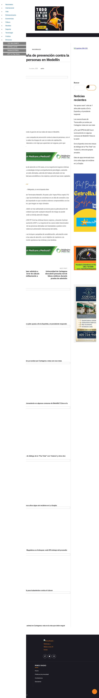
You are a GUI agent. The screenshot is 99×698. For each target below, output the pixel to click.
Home (37, 671)
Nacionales (36, 49)
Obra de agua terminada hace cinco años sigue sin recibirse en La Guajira (30, 505)
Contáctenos (39, 678)
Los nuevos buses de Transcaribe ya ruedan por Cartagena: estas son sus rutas (32, 361)
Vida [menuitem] (6, 12)
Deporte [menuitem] (8, 29)
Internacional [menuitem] (9, 8)
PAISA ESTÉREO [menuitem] (13, 50)
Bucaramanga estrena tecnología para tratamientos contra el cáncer (28, 590)
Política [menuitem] (8, 36)
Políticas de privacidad (42, 674)
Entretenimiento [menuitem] (10, 15)
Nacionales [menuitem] (9, 4)
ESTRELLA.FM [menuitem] (12, 47)
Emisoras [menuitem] (8, 40)
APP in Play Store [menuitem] (13, 54)
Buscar (76, 83)
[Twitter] (49, 656)
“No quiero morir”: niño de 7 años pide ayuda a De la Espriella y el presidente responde (35, 324)
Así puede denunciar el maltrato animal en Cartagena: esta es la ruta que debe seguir (34, 625)
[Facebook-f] (45, 656)
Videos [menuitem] (7, 22)
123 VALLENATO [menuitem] (13, 43)
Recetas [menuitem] (8, 26)
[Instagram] (54, 656)
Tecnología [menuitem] (9, 33)
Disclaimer (38, 681)
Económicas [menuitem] (9, 19)
